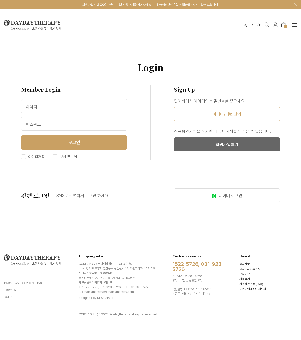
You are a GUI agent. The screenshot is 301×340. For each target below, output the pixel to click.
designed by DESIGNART (96, 298)
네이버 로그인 (230, 195)
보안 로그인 (68, 157)
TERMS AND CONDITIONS (23, 283)
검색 (267, 24)
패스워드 (33, 124)
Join (258, 24)
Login (247, 24)
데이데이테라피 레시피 (252, 289)
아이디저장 (36, 157)
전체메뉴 (294, 25)
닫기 (295, 5)
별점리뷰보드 (247, 274)
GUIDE (9, 297)
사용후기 (244, 279)
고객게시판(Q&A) (250, 269)
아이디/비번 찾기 (227, 114)
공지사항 (244, 264)
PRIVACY (10, 290)
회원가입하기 (227, 144)
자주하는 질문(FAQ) (251, 284)
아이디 (31, 106)
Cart (285, 26)
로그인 (74, 142)
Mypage (275, 25)
